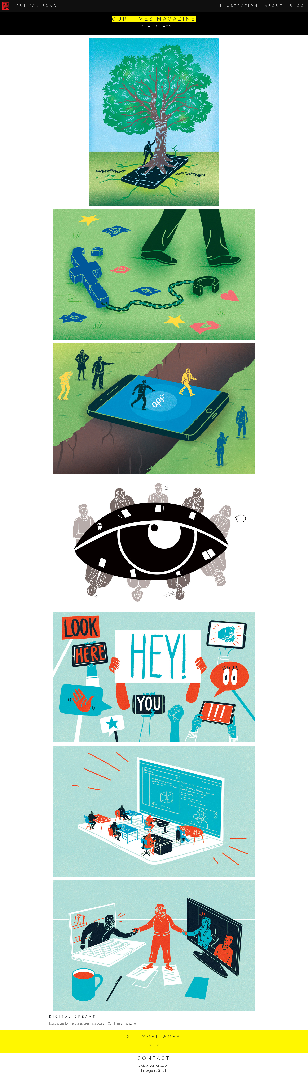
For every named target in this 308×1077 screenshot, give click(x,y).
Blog (297, 5)
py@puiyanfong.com (154, 1065)
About (274, 5)
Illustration (238, 5)
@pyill (162, 1071)
